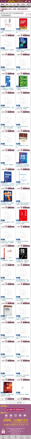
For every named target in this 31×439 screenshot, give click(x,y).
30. (22, 299)
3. (8, 50)
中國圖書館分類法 (6, 9)
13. (8, 145)
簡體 (18, 4)
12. (22, 127)
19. (7, 203)
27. (7, 280)
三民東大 (23, 4)
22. (22, 222)
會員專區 (28, 438)
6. (23, 69)
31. (7, 318)
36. (22, 356)
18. (22, 184)
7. (8, 88)
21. (7, 222)
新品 (7, 4)
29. (7, 299)
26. (22, 261)
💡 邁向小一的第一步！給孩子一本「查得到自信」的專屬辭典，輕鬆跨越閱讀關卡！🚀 (16, 6)
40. (23, 394)
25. (8, 260)
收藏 (15, 438)
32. (22, 318)
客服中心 (9, 438)
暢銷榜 (3, 4)
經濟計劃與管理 (22, 9)
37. (7, 375)
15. (8, 165)
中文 (10, 4)
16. (23, 166)
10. (22, 108)
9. (7, 108)
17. (8, 185)
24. (22, 241)
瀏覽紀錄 (22, 438)
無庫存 (3, 35)
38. (22, 375)
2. (22, 31)
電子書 (29, 4)
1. (7, 31)
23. (7, 241)
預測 (1, 10)
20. (23, 204)
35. (7, 356)
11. (7, 128)
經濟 (14, 9)
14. (22, 146)
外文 (14, 4)
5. (7, 69)
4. (23, 50)
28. (22, 281)
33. (7, 337)
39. (7, 395)
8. (22, 88)
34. (22, 337)
